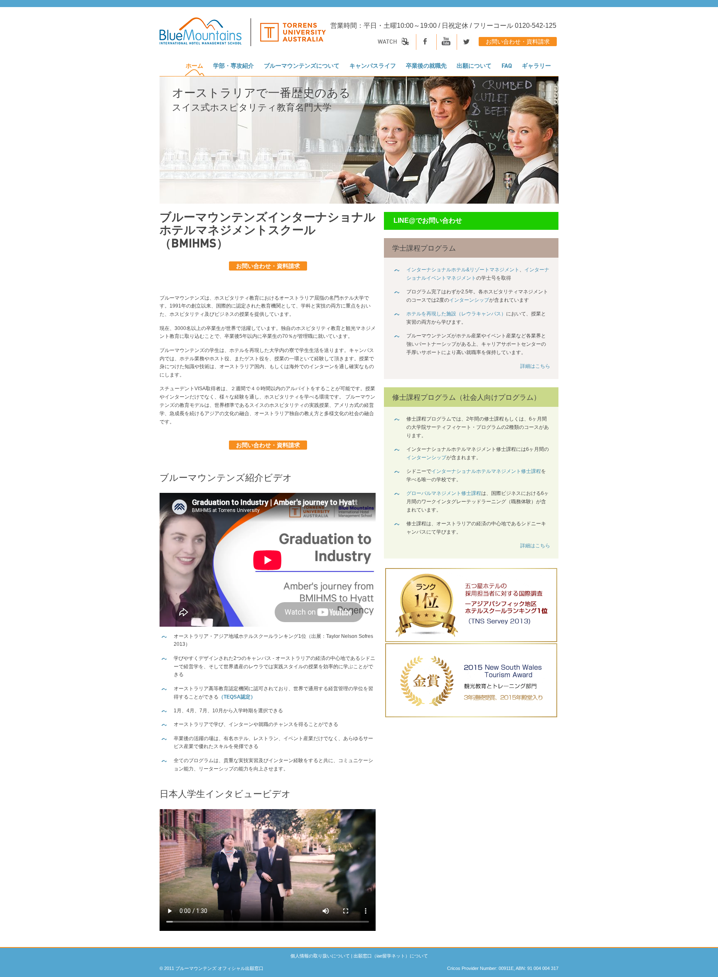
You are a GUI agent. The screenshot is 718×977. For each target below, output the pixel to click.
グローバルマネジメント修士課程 (443, 493)
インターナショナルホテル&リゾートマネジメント (462, 270)
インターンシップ (469, 300)
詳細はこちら (535, 366)
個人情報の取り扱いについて (320, 955)
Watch (388, 42)
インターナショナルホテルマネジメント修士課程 (486, 471)
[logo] (243, 36)
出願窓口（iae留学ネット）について (391, 955)
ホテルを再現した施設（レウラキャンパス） (456, 314)
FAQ (507, 66)
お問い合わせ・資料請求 (518, 42)
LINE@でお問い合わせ (427, 220)
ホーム (194, 66)
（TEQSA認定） (237, 697)
